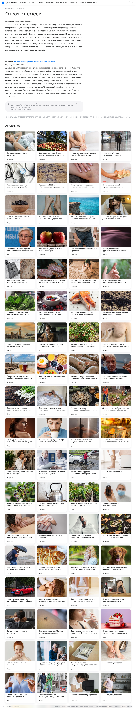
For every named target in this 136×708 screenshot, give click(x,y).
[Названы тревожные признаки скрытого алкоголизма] (116, 592)
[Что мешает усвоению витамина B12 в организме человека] (116, 529)
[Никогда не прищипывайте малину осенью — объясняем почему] (84, 337)
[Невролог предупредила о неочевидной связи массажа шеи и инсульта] (20, 529)
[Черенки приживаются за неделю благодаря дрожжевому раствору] (84, 497)
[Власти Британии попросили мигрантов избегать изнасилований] (20, 337)
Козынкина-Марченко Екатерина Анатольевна (34, 61)
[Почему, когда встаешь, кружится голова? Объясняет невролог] (116, 242)
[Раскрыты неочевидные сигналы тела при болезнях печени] (84, 146)
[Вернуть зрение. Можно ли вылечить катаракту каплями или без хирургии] (52, 592)
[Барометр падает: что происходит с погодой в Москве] (52, 688)
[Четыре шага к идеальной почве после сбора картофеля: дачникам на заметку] (116, 305)
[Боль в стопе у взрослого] (116, 656)
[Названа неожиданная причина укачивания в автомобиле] (52, 337)
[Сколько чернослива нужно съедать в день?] (20, 210)
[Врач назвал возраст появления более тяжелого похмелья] (116, 369)
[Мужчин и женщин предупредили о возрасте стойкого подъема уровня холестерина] (52, 656)
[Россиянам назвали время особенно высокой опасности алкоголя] (20, 369)
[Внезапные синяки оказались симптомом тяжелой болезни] (84, 178)
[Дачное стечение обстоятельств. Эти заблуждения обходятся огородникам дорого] (116, 401)
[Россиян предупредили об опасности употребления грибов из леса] (84, 401)
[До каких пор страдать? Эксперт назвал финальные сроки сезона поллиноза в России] (84, 560)
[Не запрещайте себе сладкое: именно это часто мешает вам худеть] (116, 624)
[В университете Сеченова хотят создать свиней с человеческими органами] (84, 369)
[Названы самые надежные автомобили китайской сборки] (20, 592)
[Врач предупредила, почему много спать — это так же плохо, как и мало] (52, 401)
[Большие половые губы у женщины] (20, 146)
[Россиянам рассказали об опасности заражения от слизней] (116, 433)
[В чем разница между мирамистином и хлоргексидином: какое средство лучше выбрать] (116, 497)
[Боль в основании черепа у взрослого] (20, 624)
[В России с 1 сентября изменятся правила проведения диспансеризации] (52, 465)
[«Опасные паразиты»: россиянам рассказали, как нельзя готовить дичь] (52, 274)
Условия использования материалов (72, 706)
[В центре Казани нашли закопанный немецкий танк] (20, 274)
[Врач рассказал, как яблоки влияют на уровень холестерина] (52, 146)
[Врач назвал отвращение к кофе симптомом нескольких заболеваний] (52, 433)
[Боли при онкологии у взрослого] (84, 688)
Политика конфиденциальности (123, 706)
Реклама (17, 706)
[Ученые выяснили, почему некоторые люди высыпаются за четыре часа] (84, 529)
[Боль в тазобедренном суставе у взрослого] (84, 242)
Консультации (9, 8)
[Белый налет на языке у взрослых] (20, 656)
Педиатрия (20, 8)
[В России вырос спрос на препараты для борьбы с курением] (20, 688)
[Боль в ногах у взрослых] (116, 465)
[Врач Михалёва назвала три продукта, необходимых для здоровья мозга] (84, 305)
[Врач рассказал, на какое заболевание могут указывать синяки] (52, 210)
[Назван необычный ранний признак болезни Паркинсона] (116, 274)
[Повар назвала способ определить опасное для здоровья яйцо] (116, 178)
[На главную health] (10, 2)
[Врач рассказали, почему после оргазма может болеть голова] (84, 274)
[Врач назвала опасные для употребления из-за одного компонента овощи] (20, 305)
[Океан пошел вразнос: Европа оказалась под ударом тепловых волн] (84, 210)
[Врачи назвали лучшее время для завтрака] (52, 369)
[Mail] (3, 2)
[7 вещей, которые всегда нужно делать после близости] (116, 210)
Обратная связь (89, 706)
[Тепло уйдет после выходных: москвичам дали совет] (20, 560)
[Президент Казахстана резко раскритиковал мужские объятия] (20, 242)
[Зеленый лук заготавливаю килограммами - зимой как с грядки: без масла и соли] (20, 401)
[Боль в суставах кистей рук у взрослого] (52, 529)
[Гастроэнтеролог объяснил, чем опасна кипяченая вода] (52, 497)
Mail (3, 706)
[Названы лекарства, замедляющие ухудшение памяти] (84, 656)
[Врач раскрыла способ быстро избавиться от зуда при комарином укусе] (52, 624)
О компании (9, 706)
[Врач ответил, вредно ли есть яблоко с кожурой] (52, 242)
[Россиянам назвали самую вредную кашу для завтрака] (52, 305)
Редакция (57, 706)
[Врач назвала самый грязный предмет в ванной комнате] (84, 433)
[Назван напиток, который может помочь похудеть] (20, 465)
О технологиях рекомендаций (104, 706)
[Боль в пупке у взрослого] (116, 688)
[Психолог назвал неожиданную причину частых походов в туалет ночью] (84, 592)
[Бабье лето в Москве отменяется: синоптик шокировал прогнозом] (116, 146)
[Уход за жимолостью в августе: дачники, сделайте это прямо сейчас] (20, 497)
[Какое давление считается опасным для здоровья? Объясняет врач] (20, 178)
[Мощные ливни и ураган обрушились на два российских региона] (84, 465)
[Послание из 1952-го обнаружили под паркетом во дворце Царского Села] (52, 178)
